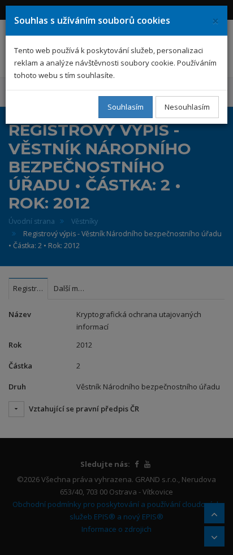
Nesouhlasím (187, 107)
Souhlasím (125, 107)
